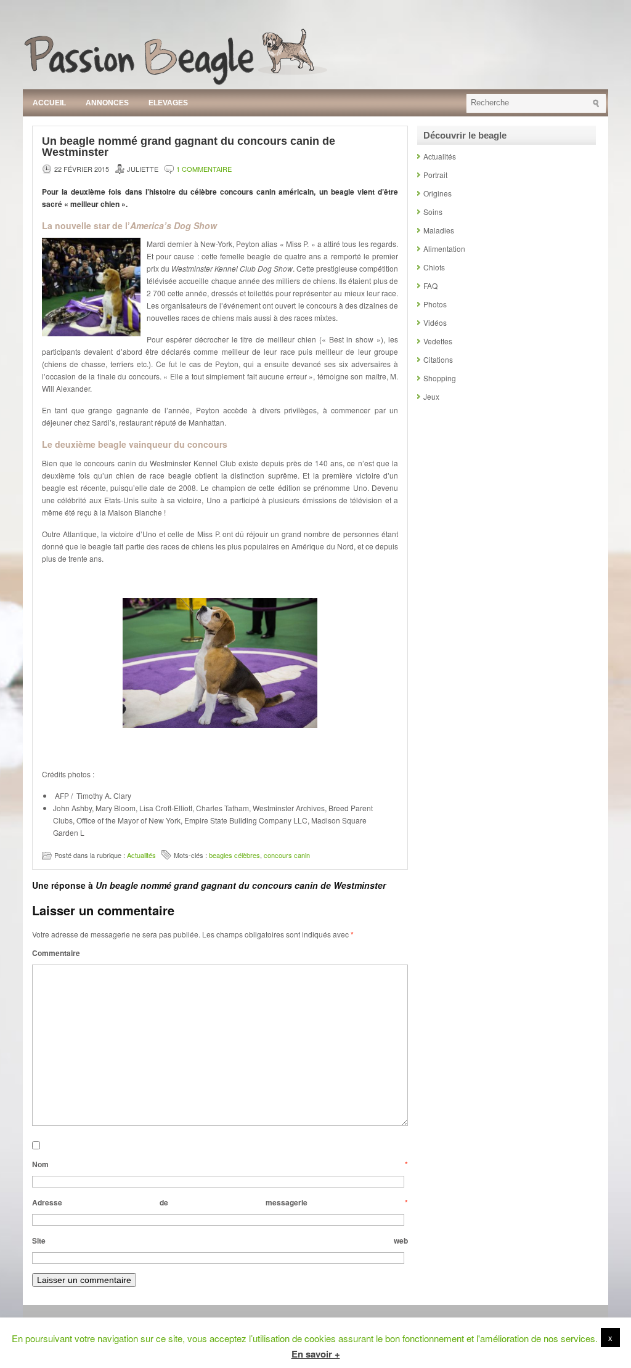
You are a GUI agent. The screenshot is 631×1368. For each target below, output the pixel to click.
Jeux (431, 396)
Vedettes (437, 341)
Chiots (434, 267)
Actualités (141, 855)
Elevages (168, 103)
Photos (435, 304)
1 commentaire (204, 169)
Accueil (49, 103)
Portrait (435, 174)
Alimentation (444, 248)
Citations (438, 359)
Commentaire (56, 952)
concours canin (287, 855)
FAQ (430, 285)
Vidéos (435, 322)
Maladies (438, 230)
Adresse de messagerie (220, 1202)
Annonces (107, 103)
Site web (220, 1240)
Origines (437, 193)
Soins (432, 211)
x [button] (610, 1337)
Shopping (439, 378)
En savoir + (315, 1354)
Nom (220, 1164)
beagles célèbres (234, 855)
